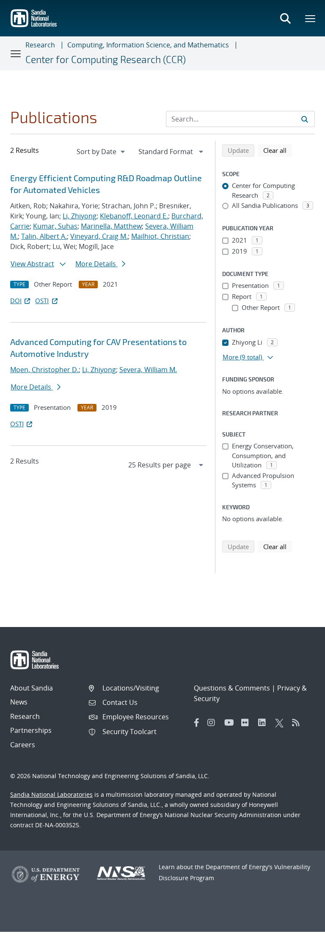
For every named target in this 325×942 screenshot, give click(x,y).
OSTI (42, 300)
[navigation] (102, 151)
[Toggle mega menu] (310, 18)
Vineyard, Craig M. (99, 236)
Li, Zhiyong (79, 216)
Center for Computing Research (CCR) (105, 59)
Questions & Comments (232, 688)
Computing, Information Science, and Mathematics (148, 45)
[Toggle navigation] (16, 53)
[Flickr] (247, 722)
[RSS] (298, 722)
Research (40, 45)
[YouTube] (230, 722)
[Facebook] (196, 722)
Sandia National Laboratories (51, 794)
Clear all (277, 150)
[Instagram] (213, 722)
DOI (16, 300)
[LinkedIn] (264, 722)
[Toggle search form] (285, 18)
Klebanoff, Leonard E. (134, 216)
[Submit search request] (305, 119)
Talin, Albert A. (44, 236)
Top (300, 932)
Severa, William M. (148, 369)
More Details (96, 263)
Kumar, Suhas (55, 226)
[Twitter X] (281, 722)
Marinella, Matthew (111, 226)
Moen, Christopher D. (44, 369)
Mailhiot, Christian (160, 236)
